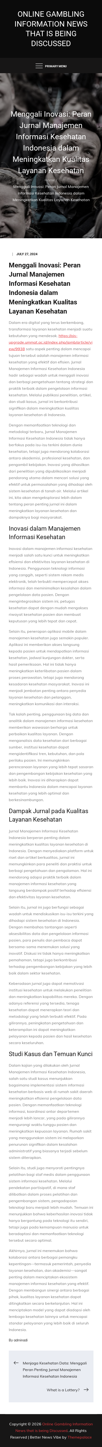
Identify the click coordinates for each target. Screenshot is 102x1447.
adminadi (21, 1340)
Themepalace (80, 1437)
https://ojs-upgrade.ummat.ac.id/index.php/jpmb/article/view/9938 (51, 342)
